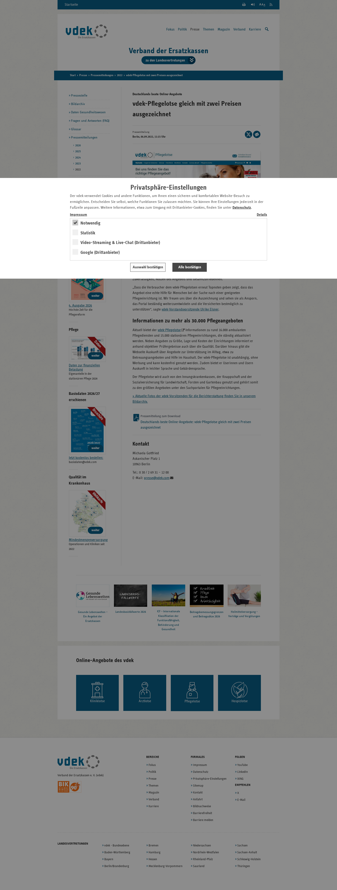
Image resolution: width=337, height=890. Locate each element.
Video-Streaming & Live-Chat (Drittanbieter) (120, 242)
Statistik (87, 233)
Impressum (78, 215)
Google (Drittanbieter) (100, 252)
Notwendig (90, 223)
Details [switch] (262, 215)
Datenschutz (241, 208)
